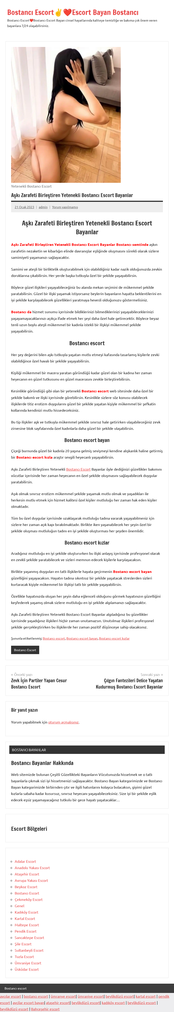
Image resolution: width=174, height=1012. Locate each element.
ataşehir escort (58, 1002)
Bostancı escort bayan (82, 638)
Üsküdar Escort (27, 969)
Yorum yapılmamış (65, 207)
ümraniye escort (91, 996)
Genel (19, 905)
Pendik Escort (25, 931)
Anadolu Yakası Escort (32, 867)
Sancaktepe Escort (29, 937)
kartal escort (146, 996)
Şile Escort (23, 943)
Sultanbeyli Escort (29, 950)
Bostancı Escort (78, 469)
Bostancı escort (54, 638)
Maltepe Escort (27, 924)
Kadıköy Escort (26, 912)
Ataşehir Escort (27, 874)
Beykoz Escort (26, 886)
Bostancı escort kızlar (114, 638)
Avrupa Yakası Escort (31, 880)
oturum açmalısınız (63, 722)
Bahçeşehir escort (45, 1009)
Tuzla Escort (24, 956)
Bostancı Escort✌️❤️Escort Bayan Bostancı (72, 12)
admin (43, 207)
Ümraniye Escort (28, 963)
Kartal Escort (25, 918)
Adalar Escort (25, 861)
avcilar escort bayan (28, 1002)
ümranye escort (63, 996)
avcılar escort (10, 996)
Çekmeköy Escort (29, 899)
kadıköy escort (113, 1002)
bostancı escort (36, 996)
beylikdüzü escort (120, 996)
